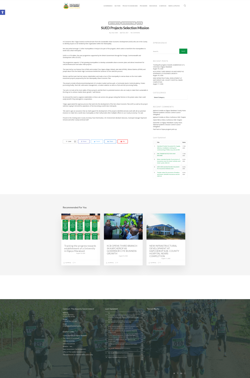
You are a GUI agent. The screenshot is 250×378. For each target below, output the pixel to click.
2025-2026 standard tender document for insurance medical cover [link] (168, 168)
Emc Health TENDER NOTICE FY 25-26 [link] (118, 353)
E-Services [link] (162, 6)
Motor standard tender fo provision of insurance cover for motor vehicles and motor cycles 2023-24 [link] (168, 161)
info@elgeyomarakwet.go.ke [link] (72, 326)
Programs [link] (143, 6)
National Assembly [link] (69, 341)
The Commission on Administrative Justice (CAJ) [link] (78, 355)
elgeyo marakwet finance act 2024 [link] (117, 357)
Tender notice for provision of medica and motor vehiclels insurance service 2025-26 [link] (168, 174)
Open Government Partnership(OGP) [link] (74, 349)
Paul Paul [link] (156, 129)
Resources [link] (153, 6)
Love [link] (71, 141)
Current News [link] (114, 23)
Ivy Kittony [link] (68, 262)
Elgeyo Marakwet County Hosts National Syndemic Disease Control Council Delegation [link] (169, 112)
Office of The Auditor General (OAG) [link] (74, 352)
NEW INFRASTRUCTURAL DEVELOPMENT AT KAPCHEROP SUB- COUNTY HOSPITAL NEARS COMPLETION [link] (168, 80)
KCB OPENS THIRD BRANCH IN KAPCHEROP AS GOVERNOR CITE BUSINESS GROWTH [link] (168, 72)
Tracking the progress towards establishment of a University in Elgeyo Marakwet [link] (169, 66)
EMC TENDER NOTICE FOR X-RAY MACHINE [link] (119, 322)
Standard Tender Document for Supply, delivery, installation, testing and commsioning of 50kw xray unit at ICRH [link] (168, 148)
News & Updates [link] (174, 6)
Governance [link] (108, 6)
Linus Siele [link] (114, 33)
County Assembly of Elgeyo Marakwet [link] (75, 335)
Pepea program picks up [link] (169, 129)
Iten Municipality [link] (128, 23)
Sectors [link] (117, 6)
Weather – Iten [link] (67, 346)
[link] (2, 12)
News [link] (139, 23)
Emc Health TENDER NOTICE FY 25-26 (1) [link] (119, 348)
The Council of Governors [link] (71, 338)
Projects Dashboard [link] (130, 6)
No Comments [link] (135, 33)
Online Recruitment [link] (69, 344)
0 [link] (74, 262)
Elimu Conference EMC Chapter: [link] (176, 117)
